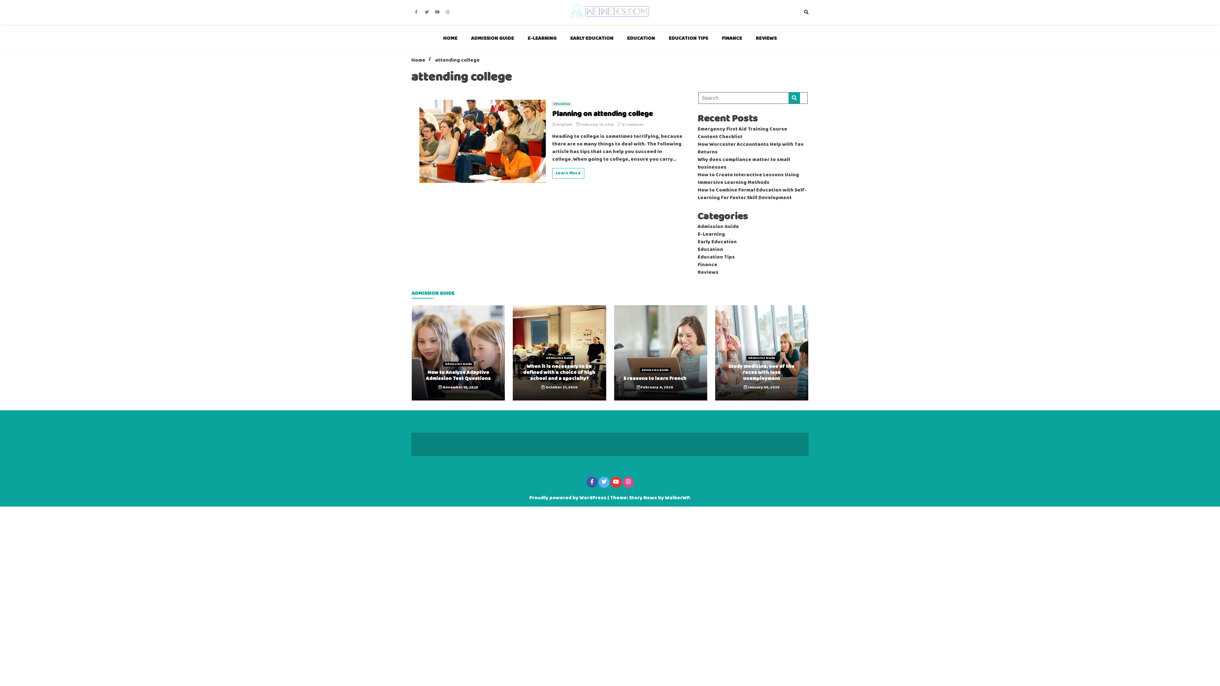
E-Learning (542, 38)
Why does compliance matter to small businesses (744, 164)
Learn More (568, 173)
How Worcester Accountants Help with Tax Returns (750, 148)
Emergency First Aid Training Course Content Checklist (742, 133)
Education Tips (688, 38)
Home (450, 38)
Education (641, 38)
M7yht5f (564, 125)
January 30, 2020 (763, 387)
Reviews (766, 38)
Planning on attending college (602, 114)
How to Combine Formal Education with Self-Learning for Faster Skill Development (752, 194)
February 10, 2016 (597, 125)
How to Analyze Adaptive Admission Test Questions (458, 375)
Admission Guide (492, 38)
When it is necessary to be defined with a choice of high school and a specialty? (559, 372)
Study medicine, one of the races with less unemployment (762, 372)
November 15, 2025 (460, 387)
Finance (732, 38)
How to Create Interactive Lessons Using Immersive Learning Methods (748, 179)
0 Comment (632, 125)
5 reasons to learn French (655, 378)
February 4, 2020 (656, 387)
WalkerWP (677, 498)
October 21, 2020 (561, 387)
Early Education (591, 38)
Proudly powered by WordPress (568, 498)
